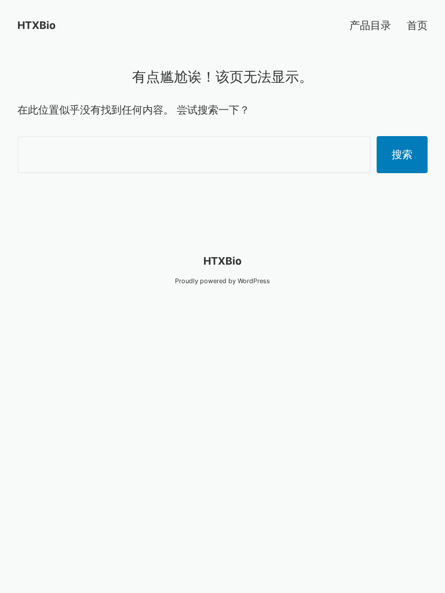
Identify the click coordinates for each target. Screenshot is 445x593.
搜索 (402, 154)
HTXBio (36, 25)
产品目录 (370, 25)
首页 (417, 25)
